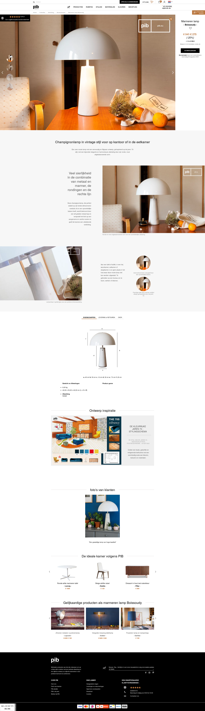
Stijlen (99, 7)
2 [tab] (9, 67)
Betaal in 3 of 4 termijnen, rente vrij (190, 44)
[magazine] (69, 7)
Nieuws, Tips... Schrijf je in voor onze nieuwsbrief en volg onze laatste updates (131, 667)
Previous (2, 72)
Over (120, 317)
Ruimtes (89, 7)
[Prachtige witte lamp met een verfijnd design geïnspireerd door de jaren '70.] (143, 284)
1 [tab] (9, 58)
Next (173, 72)
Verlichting (51, 12)
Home (35, 12)
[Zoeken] (34, 2)
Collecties (42, 12)
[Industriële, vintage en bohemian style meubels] (37, 7)
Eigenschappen (89, 317)
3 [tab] (9, 77)
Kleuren (121, 7)
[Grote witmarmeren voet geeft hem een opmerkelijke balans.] (143, 263)
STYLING (146, 2)
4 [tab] (9, 86)
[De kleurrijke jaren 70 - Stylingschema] (102, 440)
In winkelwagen (190, 51)
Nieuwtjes (132, 7)
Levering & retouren (106, 317)
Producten (78, 7)
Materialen (110, 7)
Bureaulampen (61, 12)
